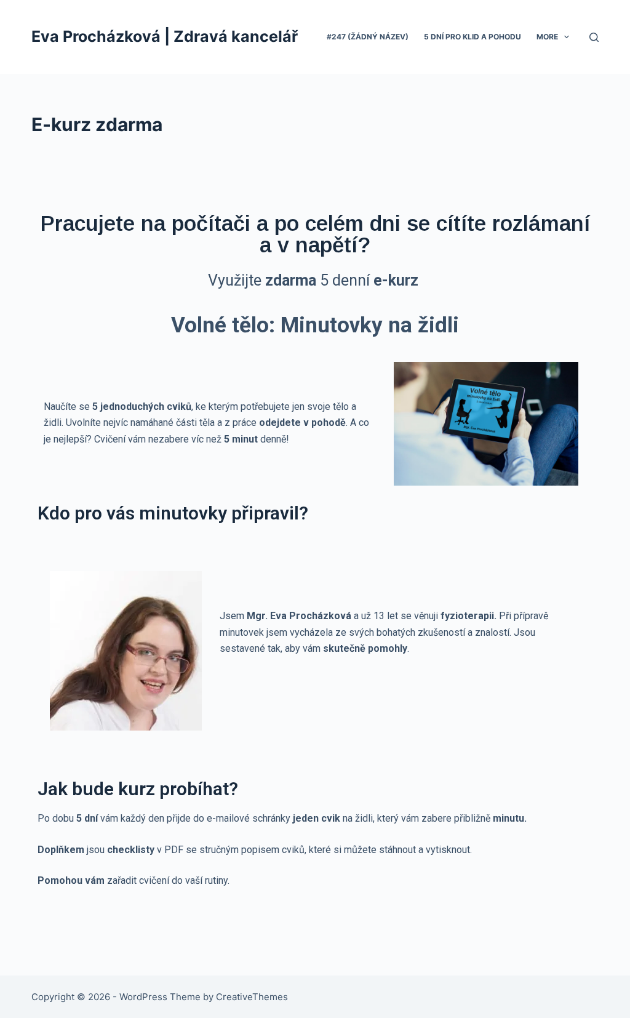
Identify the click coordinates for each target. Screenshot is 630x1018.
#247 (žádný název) (368, 36)
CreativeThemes (252, 997)
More (547, 36)
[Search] (594, 37)
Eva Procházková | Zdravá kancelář (164, 36)
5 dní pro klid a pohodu (472, 36)
